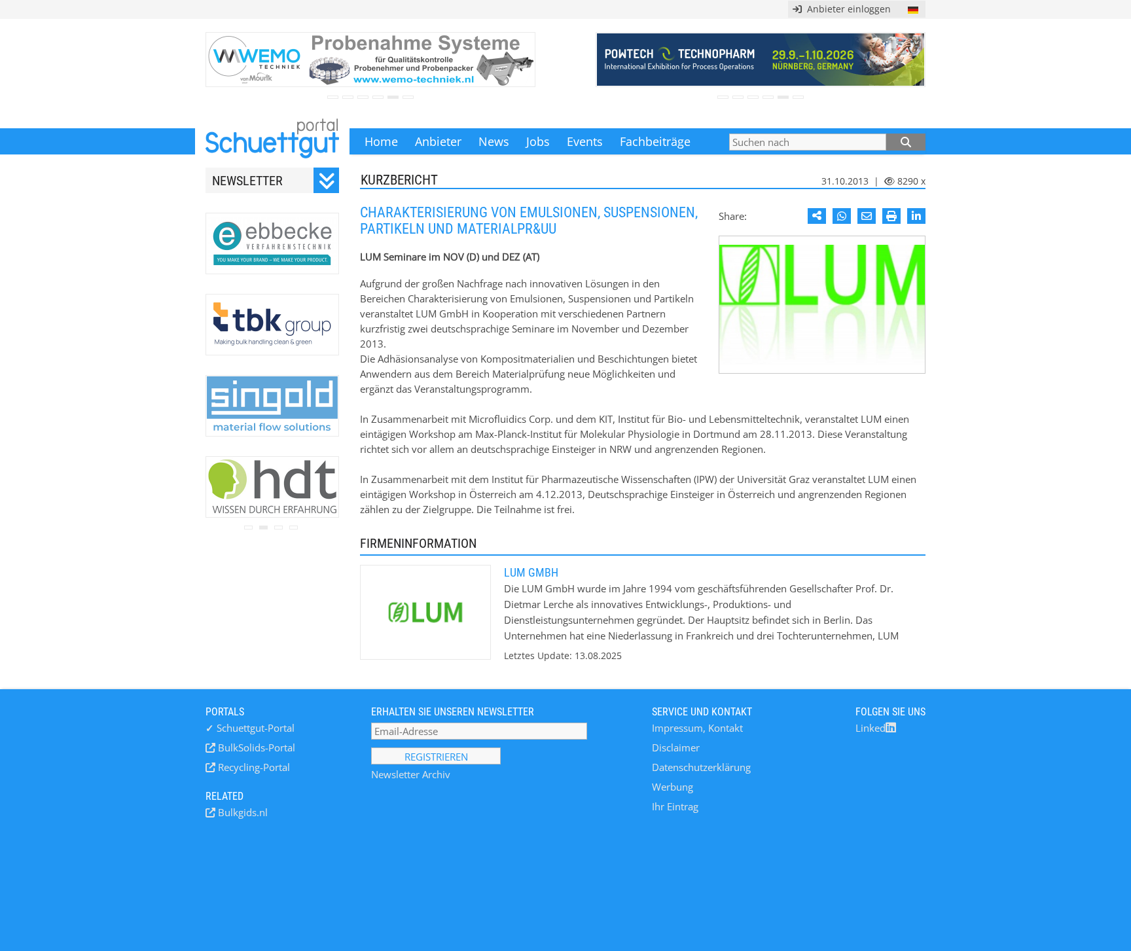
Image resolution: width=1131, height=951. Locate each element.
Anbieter (438, 141)
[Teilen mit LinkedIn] (916, 216)
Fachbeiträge (655, 141)
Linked (870, 727)
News (493, 141)
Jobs (538, 141)
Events (585, 141)
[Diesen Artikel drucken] (891, 216)
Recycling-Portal (252, 767)
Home (381, 141)
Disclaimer (676, 747)
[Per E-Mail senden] (866, 216)
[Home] (272, 141)
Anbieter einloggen (846, 9)
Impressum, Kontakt (697, 727)
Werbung (672, 786)
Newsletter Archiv (410, 774)
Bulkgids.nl (241, 812)
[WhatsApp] (842, 216)
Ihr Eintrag (675, 806)
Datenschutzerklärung (701, 767)
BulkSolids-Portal (255, 747)
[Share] (817, 216)
